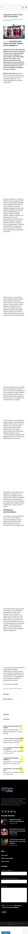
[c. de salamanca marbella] (14, 174)
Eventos (8, 19)
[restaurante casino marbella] (14, 1)
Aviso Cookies (5, 861)
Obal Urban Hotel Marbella (14, 688)
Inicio (4, 19)
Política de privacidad (7, 858)
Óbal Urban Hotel (9, 518)
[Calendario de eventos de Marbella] (14, 705)
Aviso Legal (4, 855)
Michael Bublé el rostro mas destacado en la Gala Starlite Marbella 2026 (17, 831)
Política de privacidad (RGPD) (10, 907)
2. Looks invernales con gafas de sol (13, 738)
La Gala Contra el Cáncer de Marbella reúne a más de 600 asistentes (17, 841)
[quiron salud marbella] (14, 566)
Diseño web (17, 924)
